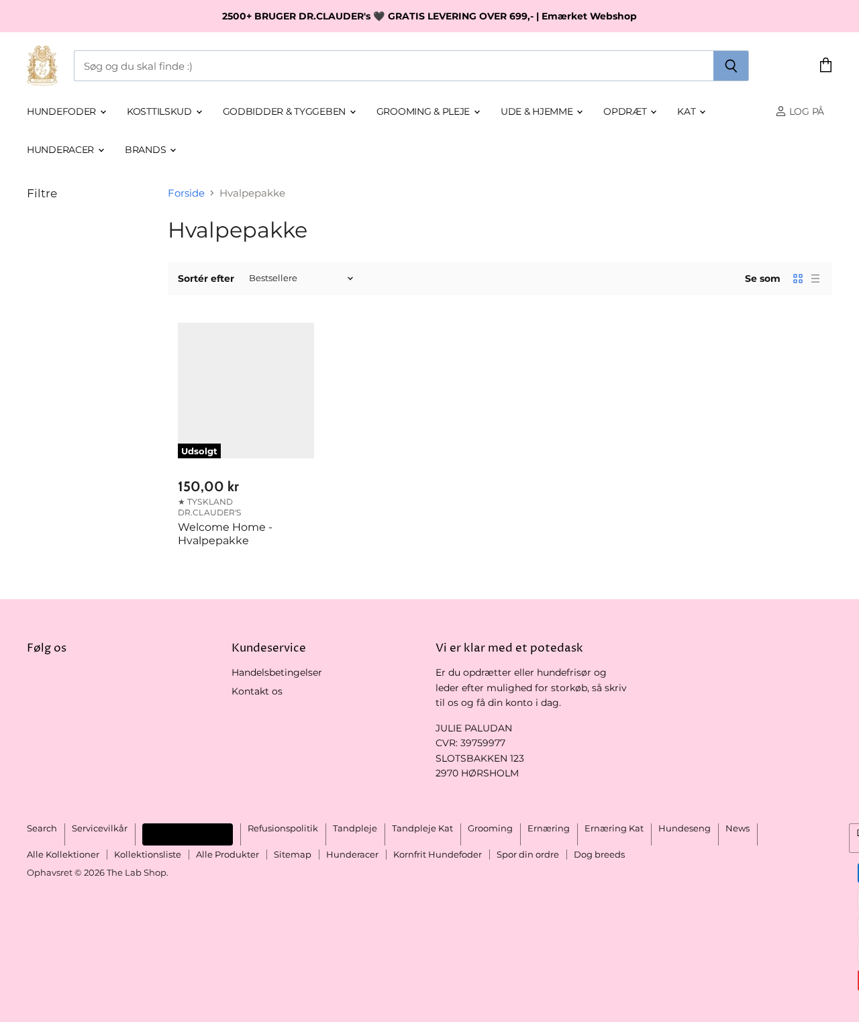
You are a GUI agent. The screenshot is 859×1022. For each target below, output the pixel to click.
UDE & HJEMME (538, 111)
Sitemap (292, 854)
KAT (687, 111)
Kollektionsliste (147, 854)
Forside (186, 193)
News (737, 828)
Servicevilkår (100, 828)
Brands (146, 150)
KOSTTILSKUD (161, 111)
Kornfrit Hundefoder (437, 854)
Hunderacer (62, 150)
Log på (805, 111)
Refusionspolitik (283, 828)
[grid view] (798, 278)
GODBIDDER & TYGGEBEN (285, 111)
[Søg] (731, 65)
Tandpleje (355, 828)
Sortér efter (206, 278)
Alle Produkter (227, 854)
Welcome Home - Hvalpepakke (225, 534)
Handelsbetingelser (277, 672)
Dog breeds (599, 854)
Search (42, 828)
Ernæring (548, 828)
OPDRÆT (626, 111)
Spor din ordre (528, 854)
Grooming (490, 828)
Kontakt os (257, 691)
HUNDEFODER (63, 111)
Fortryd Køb (187, 833)
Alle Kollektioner (63, 854)
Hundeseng (684, 828)
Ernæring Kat (614, 828)
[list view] (815, 278)
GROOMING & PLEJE (424, 111)
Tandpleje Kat (422, 828)
